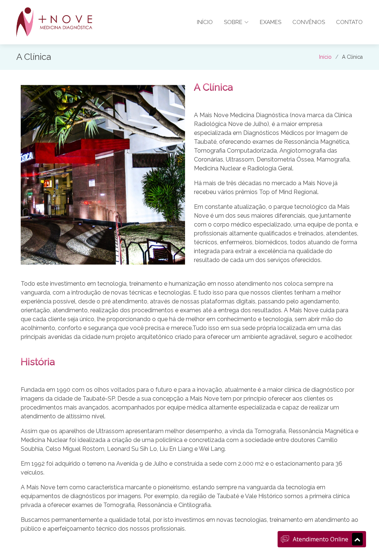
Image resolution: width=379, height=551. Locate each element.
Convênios (308, 22)
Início (205, 22)
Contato (349, 22)
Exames (270, 22)
